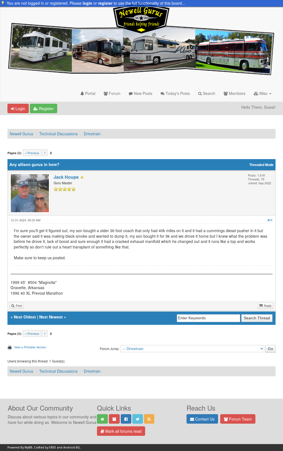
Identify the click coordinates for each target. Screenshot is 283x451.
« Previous (32, 153)
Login (19, 108)
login (87, 3)
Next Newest (51, 317)
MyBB (28, 447)
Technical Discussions (58, 133)
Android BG (71, 447)
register (105, 3)
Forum (114, 93)
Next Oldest (25, 317)
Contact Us (204, 419)
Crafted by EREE (45, 447)
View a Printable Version (30, 347)
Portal (89, 93)
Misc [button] (263, 93)
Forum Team (240, 419)
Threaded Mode (261, 164)
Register (46, 108)
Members (236, 93)
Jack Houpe (66, 177)
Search (208, 93)
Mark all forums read (123, 431)
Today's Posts (177, 93)
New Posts (142, 93)
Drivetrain (92, 133)
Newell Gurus (21, 133)
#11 (270, 220)
